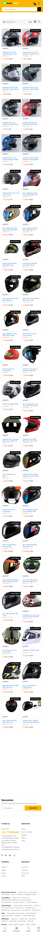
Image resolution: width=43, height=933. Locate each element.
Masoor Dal (20, 913)
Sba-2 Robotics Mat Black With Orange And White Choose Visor (11, 580)
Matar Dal (14, 919)
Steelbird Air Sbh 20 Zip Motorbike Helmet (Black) (31, 88)
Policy (23, 829)
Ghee (13, 894)
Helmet (25, 681)
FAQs (23, 841)
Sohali (33, 924)
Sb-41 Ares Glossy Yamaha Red (8, 369)
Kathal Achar (36, 910)
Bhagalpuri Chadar (30, 894)
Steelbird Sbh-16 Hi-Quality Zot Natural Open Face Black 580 (10, 123)
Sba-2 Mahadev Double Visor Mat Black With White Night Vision (30, 510)
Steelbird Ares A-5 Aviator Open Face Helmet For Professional (11, 440)
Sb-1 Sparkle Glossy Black (9, 475)
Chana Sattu (5, 894)
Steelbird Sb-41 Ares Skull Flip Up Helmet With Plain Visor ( (31, 616)
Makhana (20, 894)
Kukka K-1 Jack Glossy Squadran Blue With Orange (30, 369)
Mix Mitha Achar (30, 908)
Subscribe (33, 808)
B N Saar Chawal (25, 900)
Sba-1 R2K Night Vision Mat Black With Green (30, 580)
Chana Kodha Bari (29, 915)
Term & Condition (27, 832)
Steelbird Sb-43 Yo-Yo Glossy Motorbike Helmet (10, 158)
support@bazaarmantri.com (10, 849)
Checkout (25, 870)
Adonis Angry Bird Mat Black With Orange (30, 264)
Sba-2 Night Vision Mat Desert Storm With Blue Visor (10, 229)
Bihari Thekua (13, 924)
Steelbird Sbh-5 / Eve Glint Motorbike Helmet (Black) (10, 53)
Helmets (5, 48)
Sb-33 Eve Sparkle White (10, 404)
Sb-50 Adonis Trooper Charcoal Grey (30, 334)
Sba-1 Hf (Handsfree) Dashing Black (9, 545)
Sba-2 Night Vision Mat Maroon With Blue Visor (30, 193)
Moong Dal (12, 921)
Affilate (4, 870)
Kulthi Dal (5, 921)
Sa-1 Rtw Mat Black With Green (10, 614)
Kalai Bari (18, 915)
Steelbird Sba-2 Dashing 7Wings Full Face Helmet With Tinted (31, 475)
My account (25, 873)
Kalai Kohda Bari (31, 913)
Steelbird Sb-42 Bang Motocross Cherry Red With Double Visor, (30, 440)
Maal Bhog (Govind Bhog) (10, 900)
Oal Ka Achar (19, 908)
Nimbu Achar (6, 910)
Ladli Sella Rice (6, 902)
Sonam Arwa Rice (32, 902)
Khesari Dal (23, 919)
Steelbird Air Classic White (31, 650)
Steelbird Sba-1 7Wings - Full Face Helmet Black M (31, 721)
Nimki (27, 924)
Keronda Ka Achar (7, 908)
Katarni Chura (22, 892)
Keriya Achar (16, 910)
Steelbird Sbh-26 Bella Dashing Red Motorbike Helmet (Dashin (30, 123)
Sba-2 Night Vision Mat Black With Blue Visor (30, 229)
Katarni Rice (33, 892)
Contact (4, 876)
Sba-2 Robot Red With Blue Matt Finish (30, 545)
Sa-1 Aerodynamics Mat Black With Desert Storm (30, 404)
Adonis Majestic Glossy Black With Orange (10, 334)
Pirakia (22, 924)
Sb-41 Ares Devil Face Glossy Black (10, 651)
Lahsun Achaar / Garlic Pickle (22, 905)
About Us (4, 867)
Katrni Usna (25, 898)
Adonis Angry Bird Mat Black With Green (10, 264)
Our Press (25, 867)
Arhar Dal (32, 919)
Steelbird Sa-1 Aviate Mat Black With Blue (11, 686)
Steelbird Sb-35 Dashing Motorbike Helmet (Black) (31, 158)
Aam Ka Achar (25, 910)
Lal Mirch (37, 905)
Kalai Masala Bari (7, 915)
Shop (23, 876)
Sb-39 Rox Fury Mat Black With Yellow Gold (31, 299)
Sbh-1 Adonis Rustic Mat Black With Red (10, 299)
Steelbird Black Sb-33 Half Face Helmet (11, 193)
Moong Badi (11, 913)
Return (24, 838)
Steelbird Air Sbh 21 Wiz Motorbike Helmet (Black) (11, 88)
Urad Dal (30, 921)
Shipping (24, 835)
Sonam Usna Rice (18, 902)
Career (4, 873)
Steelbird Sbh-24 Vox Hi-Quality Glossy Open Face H (31, 53)
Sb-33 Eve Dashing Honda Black (9, 510)
